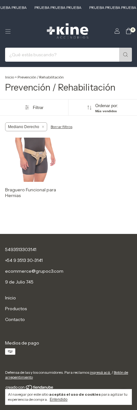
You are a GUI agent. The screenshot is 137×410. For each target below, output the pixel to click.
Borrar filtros (61, 126)
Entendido (59, 399)
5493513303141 (20, 249)
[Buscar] (125, 55)
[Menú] (8, 31)
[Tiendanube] (29, 388)
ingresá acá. (100, 372)
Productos (16, 308)
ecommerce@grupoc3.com (34, 271)
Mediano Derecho (23, 127)
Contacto (15, 319)
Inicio (9, 77)
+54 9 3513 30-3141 (24, 260)
